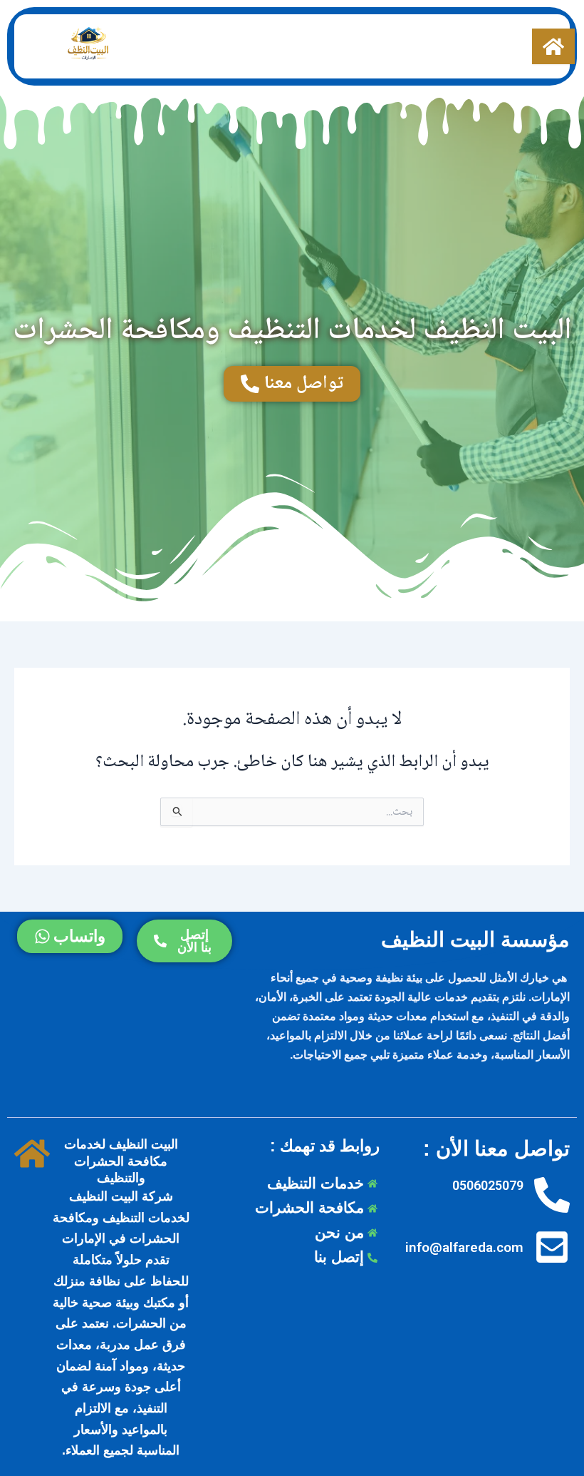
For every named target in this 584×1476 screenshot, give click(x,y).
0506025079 (487, 1185)
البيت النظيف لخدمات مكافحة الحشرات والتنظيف (121, 1160)
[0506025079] (552, 1196)
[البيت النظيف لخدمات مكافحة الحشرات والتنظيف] (32, 1155)
